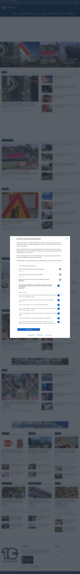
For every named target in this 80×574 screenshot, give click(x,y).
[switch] (59, 269)
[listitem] (40, 266)
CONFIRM (29, 329)
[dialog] (40, 287)
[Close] (67, 239)
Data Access (40, 335)
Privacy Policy (48, 335)
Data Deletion (31, 335)
